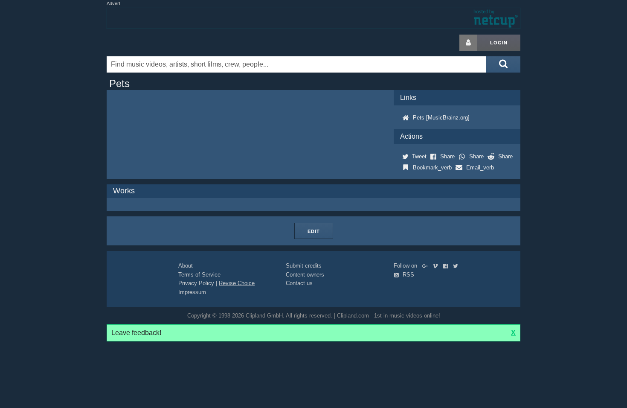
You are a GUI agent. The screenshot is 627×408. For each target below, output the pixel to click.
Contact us (299, 283)
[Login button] (468, 43)
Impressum (192, 292)
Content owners (305, 274)
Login (499, 42)
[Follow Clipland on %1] (426, 265)
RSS (407, 274)
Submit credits (304, 265)
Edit (314, 231)
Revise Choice (237, 283)
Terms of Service (199, 274)
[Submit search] (503, 64)
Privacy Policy (196, 283)
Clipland (151, 43)
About (185, 265)
